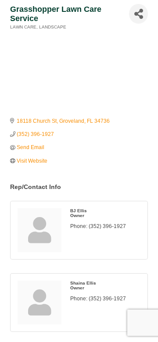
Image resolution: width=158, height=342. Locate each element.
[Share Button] (138, 14)
